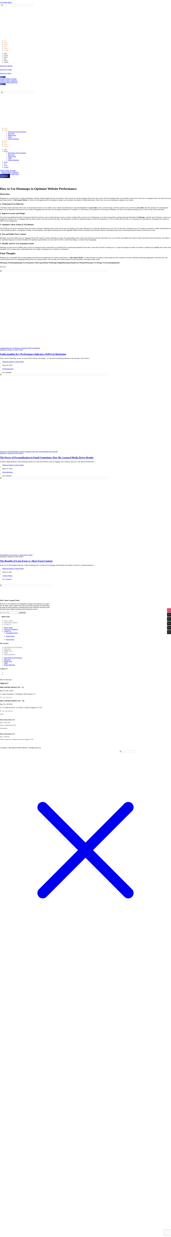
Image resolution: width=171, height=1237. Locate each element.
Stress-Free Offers (5, 73)
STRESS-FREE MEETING (9, 82)
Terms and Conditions (11, 622)
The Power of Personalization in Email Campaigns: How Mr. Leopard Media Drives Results (46, 457)
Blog (5, 46)
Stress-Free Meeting (6, 66)
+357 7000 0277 (7, 697)
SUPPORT (4, 176)
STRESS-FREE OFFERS (8, 79)
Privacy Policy (8, 620)
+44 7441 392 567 (7, 711)
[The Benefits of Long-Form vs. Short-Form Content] (53, 478)
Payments (6, 50)
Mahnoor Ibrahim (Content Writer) (13, 362)
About (5, 41)
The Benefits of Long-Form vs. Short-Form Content (26, 561)
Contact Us (7, 624)
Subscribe (22, 612)
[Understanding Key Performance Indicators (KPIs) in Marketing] (53, 271)
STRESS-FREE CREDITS (8, 81)
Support (2, 77)
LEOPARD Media (6, 2)
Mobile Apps (12, 135)
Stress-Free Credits (6, 69)
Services (6, 42)
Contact (6, 48)
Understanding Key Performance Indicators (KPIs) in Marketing (33, 354)
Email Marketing (7, 472)
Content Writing (7, 576)
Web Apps (11, 133)
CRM (9, 137)
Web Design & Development (17, 132)
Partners (6, 44)
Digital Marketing (13, 139)
